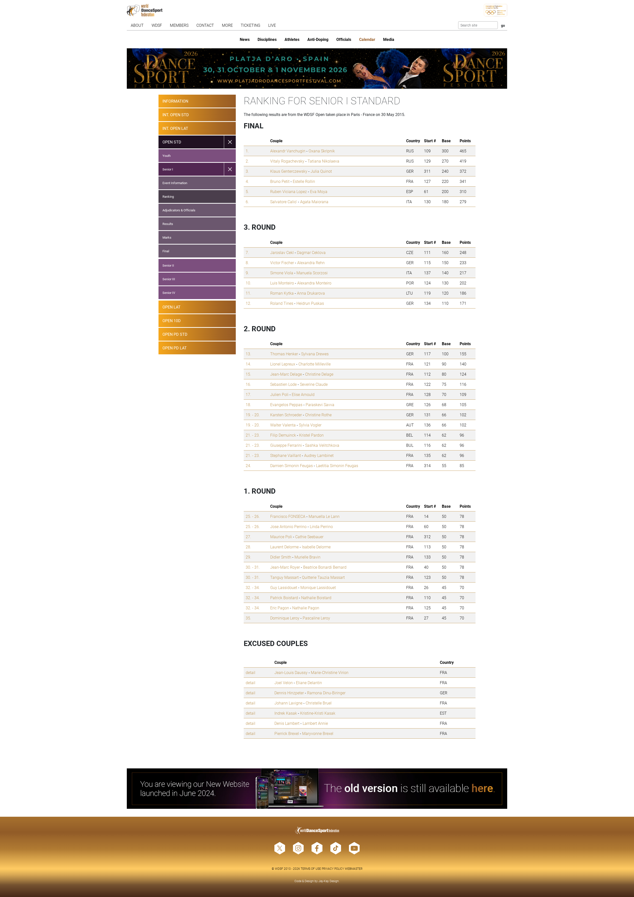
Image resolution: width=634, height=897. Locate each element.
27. (248, 536)
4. (247, 181)
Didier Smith (280, 557)
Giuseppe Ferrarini (286, 445)
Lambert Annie (315, 723)
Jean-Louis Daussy (291, 672)
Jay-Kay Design (328, 881)
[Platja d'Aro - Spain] (317, 68)
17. (248, 394)
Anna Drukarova (311, 293)
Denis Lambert (286, 723)
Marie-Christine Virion (329, 672)
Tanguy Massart (284, 577)
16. (248, 384)
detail (250, 672)
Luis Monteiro (282, 282)
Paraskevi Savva (320, 404)
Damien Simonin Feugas (291, 465)
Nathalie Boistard (316, 597)
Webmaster (354, 868)
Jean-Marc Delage (286, 374)
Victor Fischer (282, 262)
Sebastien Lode (283, 384)
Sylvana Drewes (315, 353)
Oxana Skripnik (322, 150)
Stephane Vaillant (285, 455)
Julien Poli (279, 394)
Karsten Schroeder (286, 414)
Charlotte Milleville (314, 363)
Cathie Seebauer (309, 536)
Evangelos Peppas (286, 404)
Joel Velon (283, 682)
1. (247, 150)
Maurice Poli (281, 536)
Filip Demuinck (283, 435)
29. (248, 557)
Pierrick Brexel (286, 733)
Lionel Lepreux (282, 363)
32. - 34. (253, 587)
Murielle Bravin (307, 557)
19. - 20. (253, 414)
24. (248, 465)
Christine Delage (319, 374)
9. (247, 272)
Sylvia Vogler (310, 424)
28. (248, 546)
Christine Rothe (318, 414)
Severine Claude (314, 384)
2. (247, 161)
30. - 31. (253, 567)
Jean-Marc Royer (285, 567)
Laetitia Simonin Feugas (337, 465)
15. (248, 374)
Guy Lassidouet (283, 587)
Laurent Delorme (284, 546)
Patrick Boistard (284, 597)
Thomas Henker (284, 353)
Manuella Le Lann (324, 516)
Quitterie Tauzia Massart (323, 577)
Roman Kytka (282, 293)
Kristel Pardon (311, 435)
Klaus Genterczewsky (288, 171)
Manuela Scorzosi (312, 272)
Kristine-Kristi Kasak (317, 713)
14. (248, 363)
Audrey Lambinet (319, 455)
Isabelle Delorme (316, 546)
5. (247, 191)
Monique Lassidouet (318, 587)
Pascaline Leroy (316, 617)
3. (247, 171)
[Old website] (317, 788)
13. (248, 353)
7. (247, 252)
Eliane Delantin (309, 682)
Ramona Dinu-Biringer (326, 692)
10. (248, 282)
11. (248, 293)
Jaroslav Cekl (282, 252)
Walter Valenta (283, 424)
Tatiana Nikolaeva (323, 161)
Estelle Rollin (304, 181)
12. (248, 303)
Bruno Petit (280, 181)
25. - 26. (253, 516)
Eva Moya (318, 191)
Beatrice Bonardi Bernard (324, 567)
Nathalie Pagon (305, 607)
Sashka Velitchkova (322, 445)
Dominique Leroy (284, 617)
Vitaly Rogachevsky (287, 161)
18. (248, 404)
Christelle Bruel (319, 702)
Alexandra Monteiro (314, 282)
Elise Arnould (303, 394)
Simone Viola (281, 272)
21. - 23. (253, 435)
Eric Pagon (279, 607)
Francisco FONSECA (287, 516)
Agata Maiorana (314, 201)
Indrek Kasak (285, 713)
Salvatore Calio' (283, 201)
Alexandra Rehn (311, 262)
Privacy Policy (333, 868)
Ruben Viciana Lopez (288, 191)
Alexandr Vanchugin (287, 150)
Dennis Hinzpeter (289, 692)
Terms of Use (311, 868)
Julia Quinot (321, 171)
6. (247, 201)
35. (248, 617)
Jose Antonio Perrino (288, 526)
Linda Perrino (321, 526)
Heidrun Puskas (310, 303)
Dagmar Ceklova (311, 252)
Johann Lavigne (288, 702)
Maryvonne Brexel (317, 733)
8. (247, 262)
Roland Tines (281, 303)
